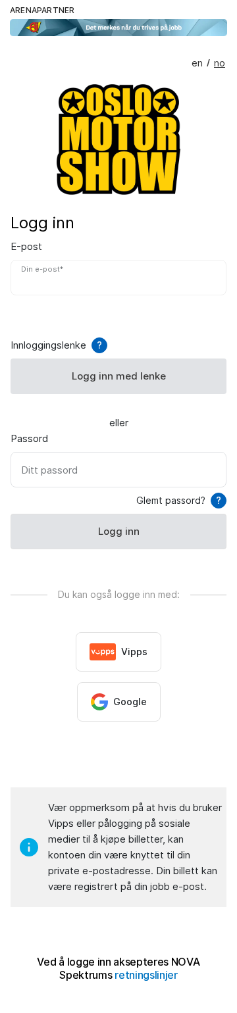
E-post (26, 247)
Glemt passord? (178, 500)
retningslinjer (146, 975)
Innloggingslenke (56, 345)
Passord (29, 439)
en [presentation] (197, 63)
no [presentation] (219, 63)
